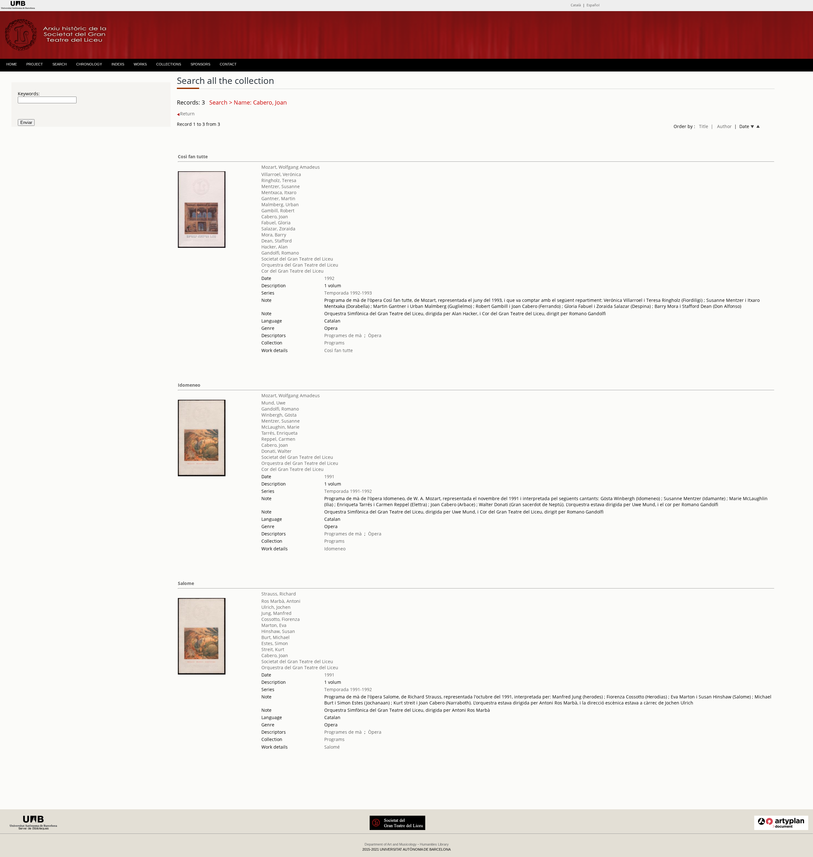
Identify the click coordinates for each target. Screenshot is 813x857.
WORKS (140, 64)
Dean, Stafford (276, 241)
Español (593, 5)
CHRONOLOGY (89, 64)
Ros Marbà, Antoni (280, 601)
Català (576, 5)
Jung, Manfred (276, 613)
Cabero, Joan (274, 217)
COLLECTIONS (168, 64)
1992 (329, 278)
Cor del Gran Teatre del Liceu (292, 271)
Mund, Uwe (273, 403)
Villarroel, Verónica (281, 174)
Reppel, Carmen (278, 439)
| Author (721, 126)
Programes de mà (343, 335)
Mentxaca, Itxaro (278, 192)
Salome (186, 583)
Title (703, 126)
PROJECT (34, 64)
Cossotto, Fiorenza (280, 619)
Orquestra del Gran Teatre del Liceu (299, 265)
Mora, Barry (273, 235)
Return (187, 114)
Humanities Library (434, 844)
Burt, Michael (275, 637)
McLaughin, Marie (280, 427)
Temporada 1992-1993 (348, 293)
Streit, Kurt (272, 649)
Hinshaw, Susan (278, 631)
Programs (334, 343)
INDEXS (117, 64)
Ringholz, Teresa (278, 180)
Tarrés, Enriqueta (279, 433)
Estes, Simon (274, 643)
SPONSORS (200, 64)
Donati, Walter (276, 451)
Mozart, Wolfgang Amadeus (290, 167)
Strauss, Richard (278, 594)
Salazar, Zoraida (278, 229)
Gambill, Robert (277, 210)
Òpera (374, 335)
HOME (11, 64)
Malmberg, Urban (280, 204)
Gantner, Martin (278, 198)
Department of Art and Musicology (391, 844)
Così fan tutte (193, 156)
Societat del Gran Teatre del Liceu (297, 259)
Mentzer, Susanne (280, 186)
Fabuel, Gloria (276, 223)
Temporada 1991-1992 (348, 491)
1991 (329, 476)
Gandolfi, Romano (280, 253)
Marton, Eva (273, 625)
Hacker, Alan (274, 247)
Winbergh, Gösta (279, 415)
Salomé (332, 747)
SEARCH (59, 64)
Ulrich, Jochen (276, 607)
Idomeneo (189, 385)
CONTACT (228, 64)
